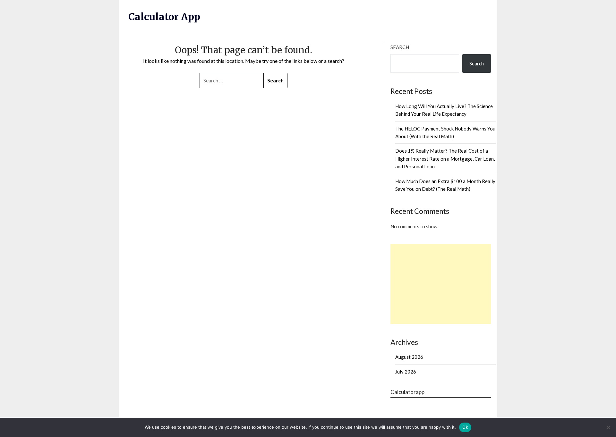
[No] (608, 427)
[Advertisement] (440, 284)
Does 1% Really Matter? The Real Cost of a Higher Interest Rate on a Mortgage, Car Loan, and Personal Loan (445, 158)
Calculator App (164, 17)
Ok (465, 427)
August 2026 (409, 357)
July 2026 (405, 371)
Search (399, 47)
